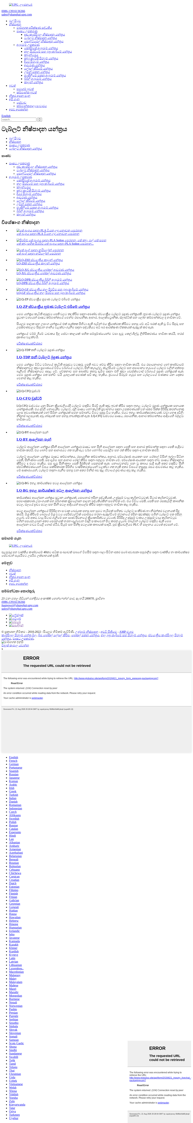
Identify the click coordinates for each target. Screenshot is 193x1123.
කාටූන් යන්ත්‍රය (33, 82)
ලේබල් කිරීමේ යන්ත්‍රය (38, 68)
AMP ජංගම (126, 631)
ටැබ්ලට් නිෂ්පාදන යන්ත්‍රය (40, 38)
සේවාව (21, 102)
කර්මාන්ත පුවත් (27, 92)
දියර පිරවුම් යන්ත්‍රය (36, 61)
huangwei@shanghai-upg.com (20, 605)
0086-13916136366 (13, 601)
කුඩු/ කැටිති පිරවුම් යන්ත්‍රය (41, 58)
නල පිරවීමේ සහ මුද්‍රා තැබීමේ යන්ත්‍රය (48, 51)
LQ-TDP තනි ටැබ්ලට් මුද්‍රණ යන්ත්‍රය (44, 357)
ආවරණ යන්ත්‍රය (34, 65)
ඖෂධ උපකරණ (27, 31)
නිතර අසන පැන (19, 95)
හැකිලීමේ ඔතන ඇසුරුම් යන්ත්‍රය (45, 75)
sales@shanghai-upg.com (17, 608)
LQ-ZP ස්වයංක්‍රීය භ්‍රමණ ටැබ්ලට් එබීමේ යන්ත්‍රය (53, 307)
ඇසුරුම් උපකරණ (28, 44)
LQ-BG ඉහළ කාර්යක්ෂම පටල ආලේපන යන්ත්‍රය (54, 490)
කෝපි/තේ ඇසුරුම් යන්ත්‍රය (41, 48)
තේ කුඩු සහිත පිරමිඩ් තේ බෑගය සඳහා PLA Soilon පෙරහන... (55, 243)
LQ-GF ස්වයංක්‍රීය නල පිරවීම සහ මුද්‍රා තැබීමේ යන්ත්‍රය (51, 292)
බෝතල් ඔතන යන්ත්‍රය (85, 635)
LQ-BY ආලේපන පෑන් (34, 439)
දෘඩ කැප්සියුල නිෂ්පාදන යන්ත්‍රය (44, 34)
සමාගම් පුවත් (25, 89)
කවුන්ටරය (31, 55)
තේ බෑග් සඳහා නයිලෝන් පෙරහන (39, 253)
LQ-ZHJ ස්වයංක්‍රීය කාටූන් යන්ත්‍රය (38, 263)
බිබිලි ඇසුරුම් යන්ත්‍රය (38, 78)
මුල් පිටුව (15, 21)
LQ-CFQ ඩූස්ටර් (29, 398)
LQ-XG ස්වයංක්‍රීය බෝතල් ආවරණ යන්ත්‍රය (44, 273)
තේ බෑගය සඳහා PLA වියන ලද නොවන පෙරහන (48, 233)
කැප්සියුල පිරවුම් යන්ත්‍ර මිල (19, 635)
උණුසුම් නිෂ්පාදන (86, 631)
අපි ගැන (14, 99)
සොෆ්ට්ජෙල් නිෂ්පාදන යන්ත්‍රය (44, 41)
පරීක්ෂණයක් (25, 343)
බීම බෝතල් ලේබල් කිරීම (54, 635)
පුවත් (12, 85)
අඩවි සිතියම (109, 631)
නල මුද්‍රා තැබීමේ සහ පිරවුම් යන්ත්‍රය (124, 635)
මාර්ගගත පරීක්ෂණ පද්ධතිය (34, 27)
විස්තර (38, 343)
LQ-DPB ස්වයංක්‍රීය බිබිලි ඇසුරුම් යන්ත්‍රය (43, 283)
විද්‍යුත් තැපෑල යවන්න (15, 645)
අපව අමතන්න (18, 109)
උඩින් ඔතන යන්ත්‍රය (37, 72)
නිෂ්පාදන (15, 24)
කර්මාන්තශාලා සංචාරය (32, 106)
